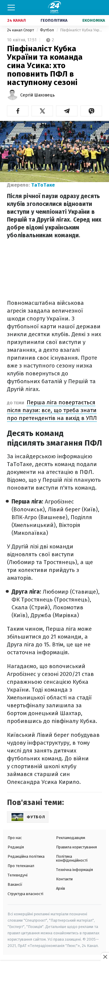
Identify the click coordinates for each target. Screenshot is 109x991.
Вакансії (15, 884)
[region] (54, 976)
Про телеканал (21, 865)
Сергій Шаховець (37, 95)
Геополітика (54, 20)
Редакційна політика (26, 856)
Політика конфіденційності (72, 858)
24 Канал (16, 20)
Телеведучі (18, 875)
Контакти (64, 879)
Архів (60, 888)
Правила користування (76, 847)
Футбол (47, 30)
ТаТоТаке (43, 185)
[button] (17, 111)
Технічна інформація (74, 869)
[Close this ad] (105, 956)
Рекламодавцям (70, 837)
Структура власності (25, 894)
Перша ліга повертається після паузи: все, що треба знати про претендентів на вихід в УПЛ (52, 410)
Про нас (15, 837)
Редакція (16, 847)
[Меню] (11, 7)
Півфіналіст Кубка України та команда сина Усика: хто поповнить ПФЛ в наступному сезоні (81, 30)
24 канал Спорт (21, 30)
